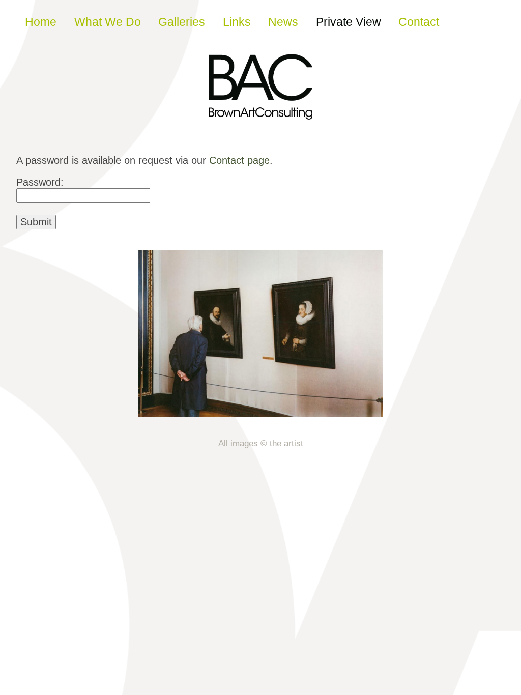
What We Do (107, 21)
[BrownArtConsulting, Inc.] (260, 112)
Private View (348, 21)
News (283, 21)
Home (40, 21)
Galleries (181, 21)
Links (237, 21)
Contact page (239, 160)
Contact (418, 21)
